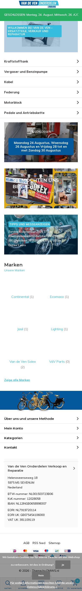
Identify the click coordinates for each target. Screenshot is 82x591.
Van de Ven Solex (22, 364)
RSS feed (39, 543)
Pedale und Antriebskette (24, 113)
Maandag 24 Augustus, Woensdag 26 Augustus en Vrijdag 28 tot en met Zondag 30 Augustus (41, 142)
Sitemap (54, 543)
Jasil (22, 329)
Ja (63, 564)
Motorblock (13, 102)
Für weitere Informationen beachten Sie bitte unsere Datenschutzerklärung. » (42, 584)
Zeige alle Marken (17, 380)
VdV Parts (59, 361)
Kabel (8, 82)
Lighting (59, 329)
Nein (41, 575)
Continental (22, 297)
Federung (11, 92)
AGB (26, 543)
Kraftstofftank (16, 61)
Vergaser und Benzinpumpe (26, 72)
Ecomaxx (59, 297)
